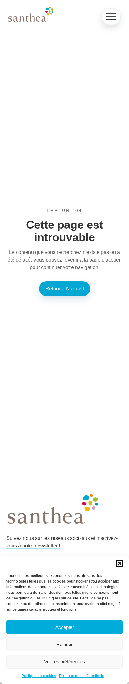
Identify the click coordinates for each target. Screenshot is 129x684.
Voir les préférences (64, 661)
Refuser (64, 644)
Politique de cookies (39, 676)
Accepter (64, 627)
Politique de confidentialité (81, 676)
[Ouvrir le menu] (110, 16)
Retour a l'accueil (64, 288)
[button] (119, 563)
